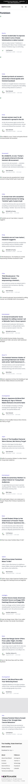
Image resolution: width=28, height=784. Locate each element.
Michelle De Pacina (11, 211)
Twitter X (17, 760)
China (3, 273)
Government (5, 153)
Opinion (4, 556)
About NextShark (7, 758)
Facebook (17, 766)
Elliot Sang (8, 492)
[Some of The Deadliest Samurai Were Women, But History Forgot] (14, 426)
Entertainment (5, 314)
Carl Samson (9, 50)
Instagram (17, 758)
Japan (3, 436)
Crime (3, 194)
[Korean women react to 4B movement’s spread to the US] (14, 104)
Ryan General (9, 91)
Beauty (4, 33)
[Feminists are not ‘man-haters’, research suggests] (14, 224)
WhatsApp (17, 763)
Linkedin (16, 768)
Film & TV (4, 355)
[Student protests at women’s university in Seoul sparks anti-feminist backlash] (14, 63)
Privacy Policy (6, 768)
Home (3, 74)
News (3, 516)
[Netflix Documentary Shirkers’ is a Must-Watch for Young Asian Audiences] (14, 465)
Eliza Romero (9, 571)
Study (3, 235)
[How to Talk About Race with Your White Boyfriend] (14, 666)
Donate (4, 760)
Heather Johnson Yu (11, 612)
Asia (3, 715)
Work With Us (6, 766)
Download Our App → (7, 750)
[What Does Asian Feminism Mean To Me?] (14, 546)
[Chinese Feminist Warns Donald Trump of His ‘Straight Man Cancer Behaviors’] (14, 705)
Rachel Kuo (9, 692)
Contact (4, 763)
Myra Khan (8, 372)
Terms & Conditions (7, 771)
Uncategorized (6, 396)
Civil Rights (4, 595)
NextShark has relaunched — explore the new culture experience (14, 2)
